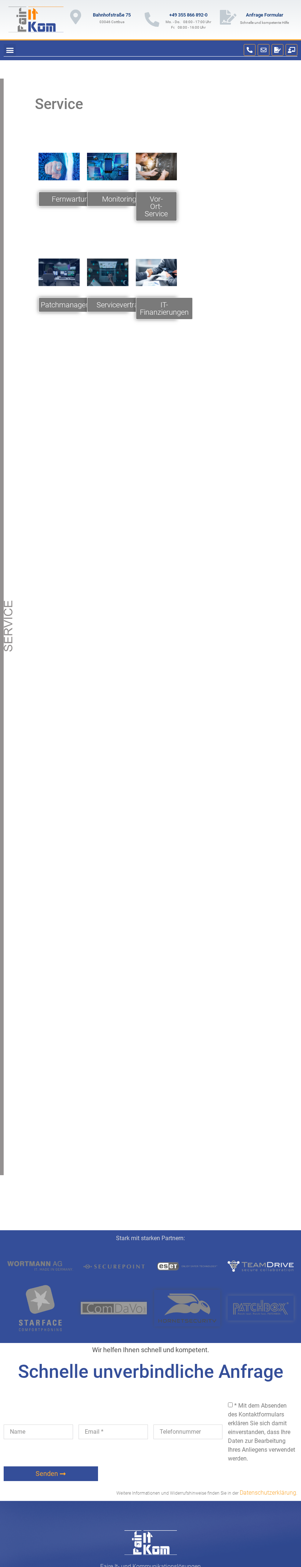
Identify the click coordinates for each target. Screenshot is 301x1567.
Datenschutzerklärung (268, 1492)
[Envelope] (263, 50)
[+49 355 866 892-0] (152, 19)
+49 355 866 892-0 (188, 15)
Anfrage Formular (264, 15)
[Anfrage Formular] (228, 17)
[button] (10, 50)
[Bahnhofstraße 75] (75, 17)
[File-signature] (277, 50)
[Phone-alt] (249, 50)
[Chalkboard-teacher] (291, 50)
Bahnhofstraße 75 (112, 15)
